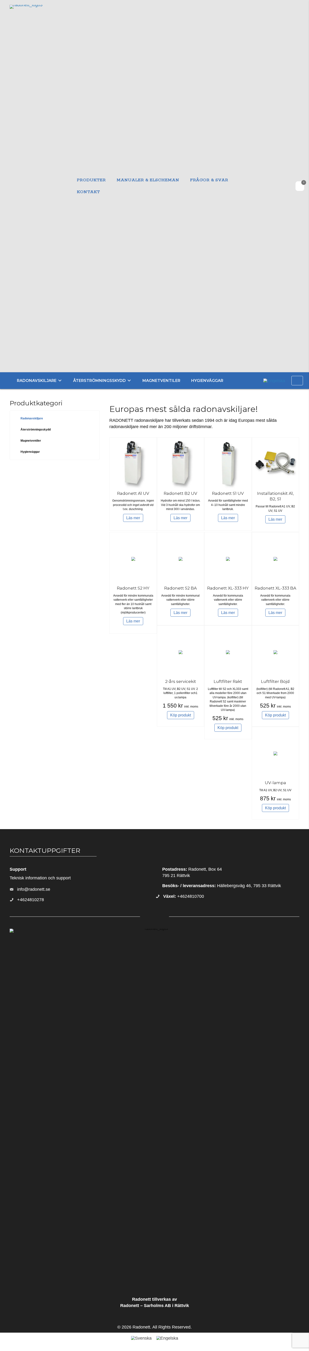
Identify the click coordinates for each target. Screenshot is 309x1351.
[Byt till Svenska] (141, 1338)
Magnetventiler (31, 440)
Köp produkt (180, 715)
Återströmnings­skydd (36, 429)
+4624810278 (30, 899)
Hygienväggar (30, 451)
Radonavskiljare (32, 418)
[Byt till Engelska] (274, 380)
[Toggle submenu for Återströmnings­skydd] (129, 380)
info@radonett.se (33, 889)
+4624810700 (183, 896)
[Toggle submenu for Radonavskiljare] (60, 380)
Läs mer (133, 518)
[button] (297, 380)
